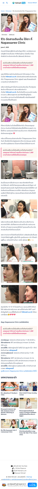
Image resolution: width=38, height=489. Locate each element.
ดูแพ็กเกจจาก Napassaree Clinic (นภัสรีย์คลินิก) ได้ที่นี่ (19, 371)
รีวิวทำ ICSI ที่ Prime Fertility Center (28, 394)
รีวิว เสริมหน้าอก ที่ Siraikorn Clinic (9, 394)
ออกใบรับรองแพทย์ (16, 479)
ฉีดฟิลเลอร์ (11, 35)
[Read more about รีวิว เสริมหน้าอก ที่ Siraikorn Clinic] (10, 386)
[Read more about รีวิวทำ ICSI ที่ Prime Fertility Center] (28, 386)
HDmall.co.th (11, 77)
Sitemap (29, 477)
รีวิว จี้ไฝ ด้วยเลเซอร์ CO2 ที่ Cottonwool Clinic (9, 431)
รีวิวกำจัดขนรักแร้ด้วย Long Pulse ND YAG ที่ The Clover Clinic (28, 433)
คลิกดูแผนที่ (13, 350)
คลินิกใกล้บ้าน (7, 479)
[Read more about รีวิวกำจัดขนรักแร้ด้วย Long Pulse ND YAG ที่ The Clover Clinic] (28, 424)
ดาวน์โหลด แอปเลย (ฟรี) (32, 484)
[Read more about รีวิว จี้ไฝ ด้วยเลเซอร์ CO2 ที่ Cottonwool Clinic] (10, 423)
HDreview (4, 35)
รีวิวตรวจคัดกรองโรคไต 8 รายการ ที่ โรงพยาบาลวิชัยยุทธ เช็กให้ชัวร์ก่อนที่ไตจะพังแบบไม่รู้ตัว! (27, 413)
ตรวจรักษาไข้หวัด (28, 479)
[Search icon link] (7, 3)
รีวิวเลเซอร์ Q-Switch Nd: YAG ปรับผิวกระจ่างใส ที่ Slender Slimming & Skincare (8, 411)
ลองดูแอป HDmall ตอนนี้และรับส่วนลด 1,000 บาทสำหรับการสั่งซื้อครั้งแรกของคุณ (18, 66)
